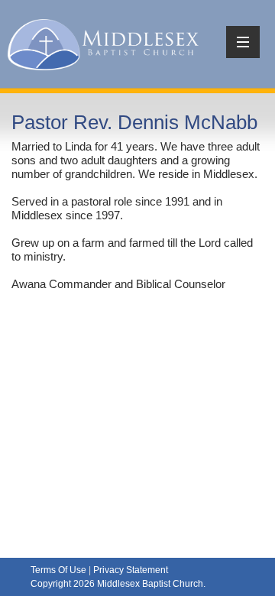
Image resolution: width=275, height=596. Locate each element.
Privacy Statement (130, 570)
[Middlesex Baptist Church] (103, 42)
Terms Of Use (58, 570)
